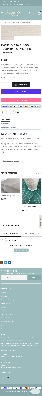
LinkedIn (10, 112)
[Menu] (2, 13)
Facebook (2, 112)
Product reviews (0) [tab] (10, 234)
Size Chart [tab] (5, 123)
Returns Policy (5, 318)
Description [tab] (5, 119)
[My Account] (29, 13)
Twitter (6, 112)
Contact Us (4, 307)
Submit (34, 277)
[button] (21, 100)
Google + (14, 112)
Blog (2, 325)
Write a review (21, 250)
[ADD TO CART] (17, 182)
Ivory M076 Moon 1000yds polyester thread (16, 49)
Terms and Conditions (8, 314)
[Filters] (2, 240)
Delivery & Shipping (7, 300)
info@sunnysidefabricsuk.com (11, 368)
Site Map (4, 329)
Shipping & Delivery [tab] (8, 127)
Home (2, 22)
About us (4, 296)
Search (3, 293)
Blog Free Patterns (7, 322)
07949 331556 (5, 362)
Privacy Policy (5, 304)
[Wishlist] (34, 13)
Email (17, 112)
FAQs (2, 311)
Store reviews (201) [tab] (31, 234)
